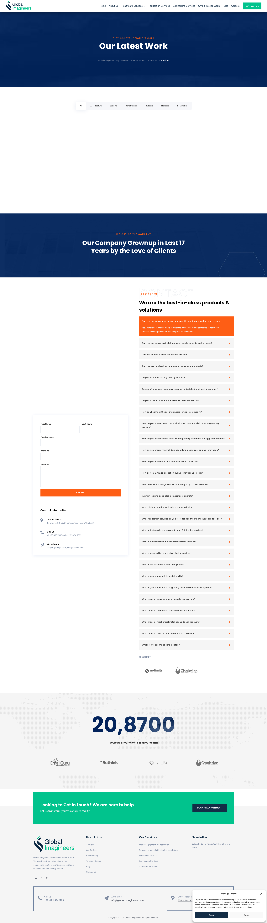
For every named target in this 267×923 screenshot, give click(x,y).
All (81, 106)
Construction (131, 106)
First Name (45, 424)
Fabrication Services (148, 855)
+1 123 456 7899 (73, 535)
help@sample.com (75, 547)
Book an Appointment (209, 807)
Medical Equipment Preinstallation (154, 844)
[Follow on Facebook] (41, 878)
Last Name (87, 424)
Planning (165, 106)
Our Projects (91, 850)
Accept (212, 915)
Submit (81, 492)
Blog (88, 866)
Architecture (96, 106)
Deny (246, 915)
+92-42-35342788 (54, 900)
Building (113, 106)
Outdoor (149, 106)
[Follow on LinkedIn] (35, 878)
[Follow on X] (46, 878)
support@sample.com (56, 547)
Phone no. (44, 450)
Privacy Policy (92, 855)
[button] (261, 893)
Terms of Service (93, 861)
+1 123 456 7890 (54, 535)
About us (90, 844)
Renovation (182, 106)
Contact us (91, 872)
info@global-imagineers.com (127, 900)
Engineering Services (148, 861)
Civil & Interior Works (148, 866)
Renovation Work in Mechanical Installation (158, 850)
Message (44, 464)
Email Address (47, 437)
